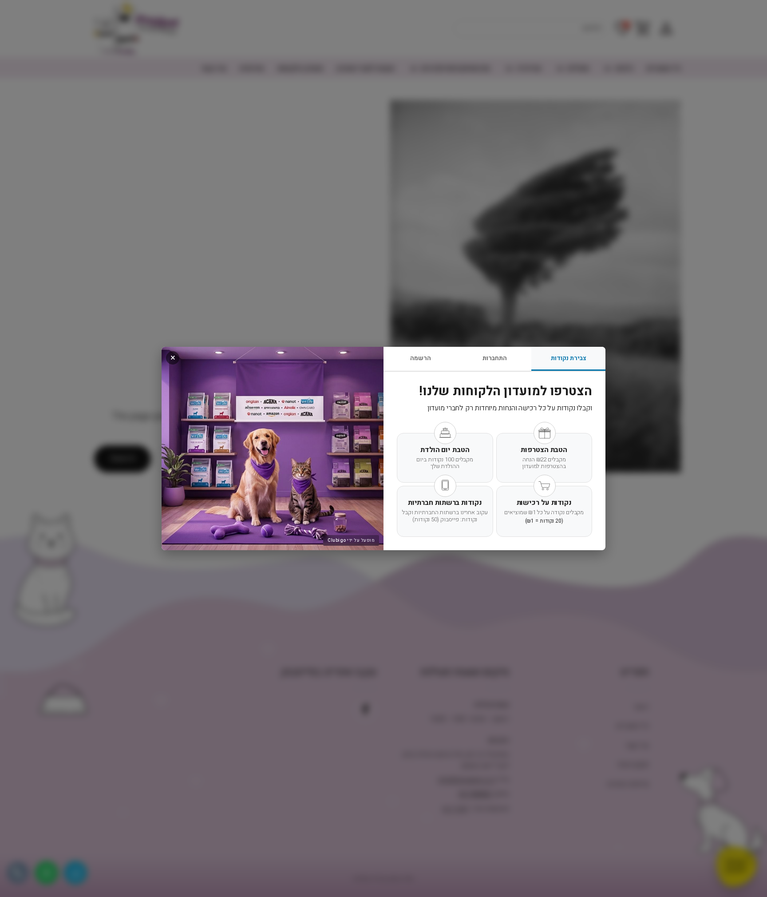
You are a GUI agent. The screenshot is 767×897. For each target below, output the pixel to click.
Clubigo (337, 540)
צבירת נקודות (568, 358)
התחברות (494, 358)
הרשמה (420, 358)
